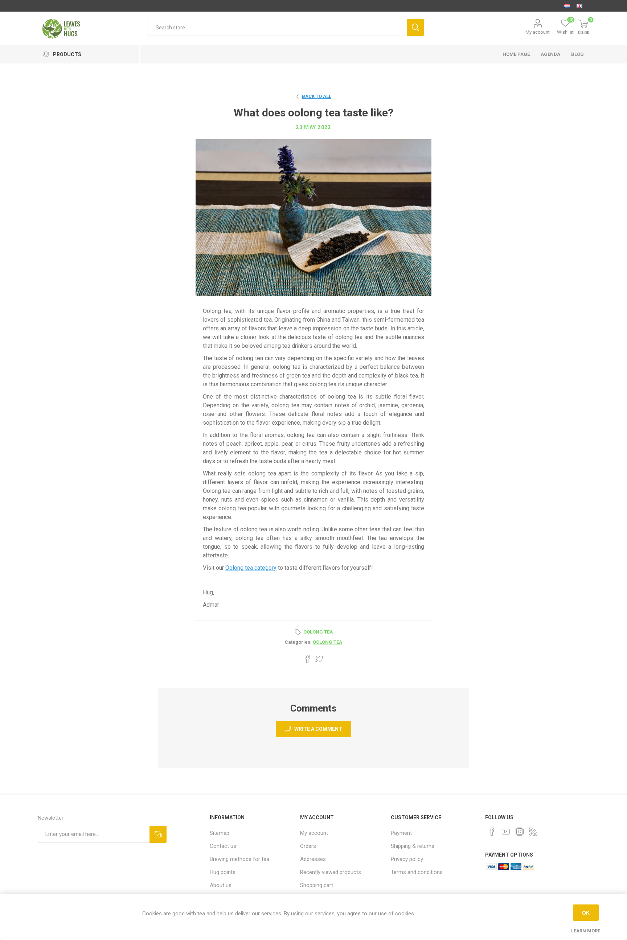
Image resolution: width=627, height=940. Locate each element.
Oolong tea (327, 642)
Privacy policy (407, 859)
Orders (308, 846)
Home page (516, 54)
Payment (401, 833)
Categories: (298, 642)
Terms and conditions (417, 872)
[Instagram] (519, 831)
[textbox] (277, 27)
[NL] (567, 6)
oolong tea (318, 632)
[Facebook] (492, 831)
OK (586, 913)
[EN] (579, 6)
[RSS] (533, 831)
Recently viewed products (330, 872)
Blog (577, 54)
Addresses (313, 859)
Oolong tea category (250, 567)
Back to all (316, 96)
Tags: (299, 632)
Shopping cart (316, 885)
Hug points (222, 872)
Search (415, 27)
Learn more (585, 930)
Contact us (223, 846)
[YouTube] (506, 831)
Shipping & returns (412, 846)
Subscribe (158, 834)
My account (537, 32)
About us (220, 885)
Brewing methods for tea (239, 859)
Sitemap (219, 833)
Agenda (550, 54)
